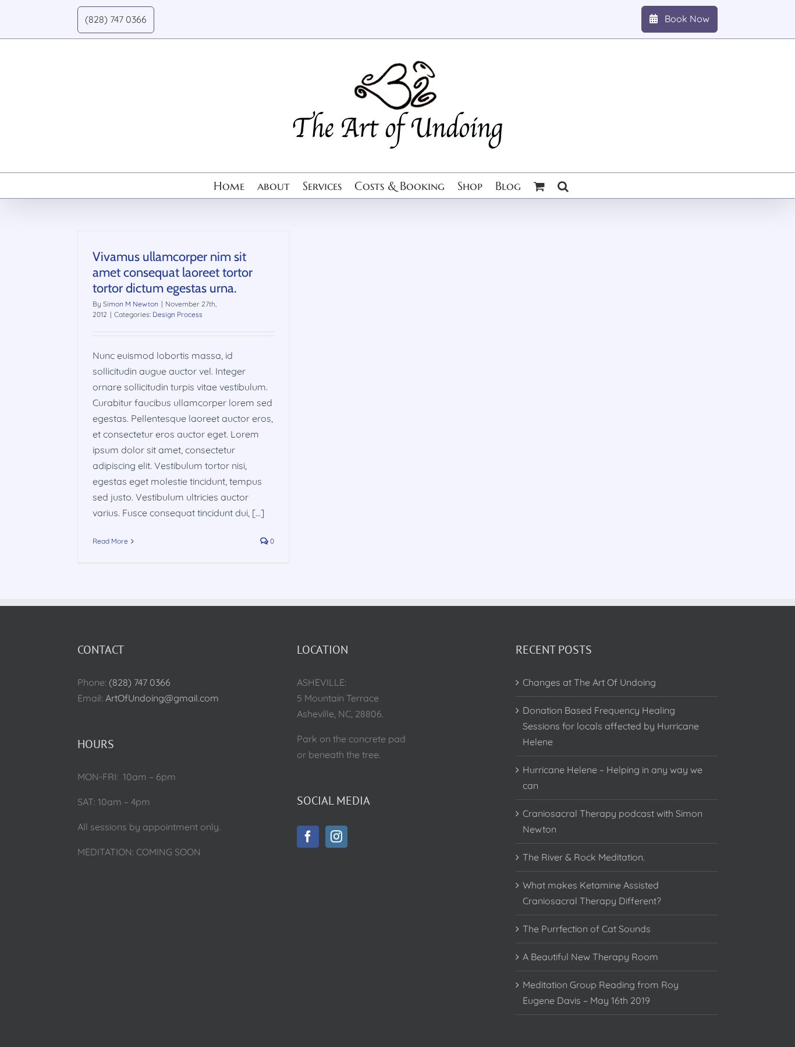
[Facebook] (308, 837)
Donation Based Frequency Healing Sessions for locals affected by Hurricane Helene (611, 726)
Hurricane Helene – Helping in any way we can (612, 777)
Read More (110, 541)
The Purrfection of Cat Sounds (587, 929)
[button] (563, 185)
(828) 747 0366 (140, 682)
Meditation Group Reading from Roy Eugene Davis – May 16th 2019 (601, 992)
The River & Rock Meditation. (584, 857)
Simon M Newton (130, 303)
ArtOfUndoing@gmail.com (162, 698)
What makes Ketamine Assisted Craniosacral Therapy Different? (592, 893)
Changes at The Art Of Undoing (589, 682)
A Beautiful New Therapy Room (590, 957)
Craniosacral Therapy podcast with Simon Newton (612, 821)
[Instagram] (336, 837)
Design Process (177, 314)
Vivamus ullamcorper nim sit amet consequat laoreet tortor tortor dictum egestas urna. (173, 272)
